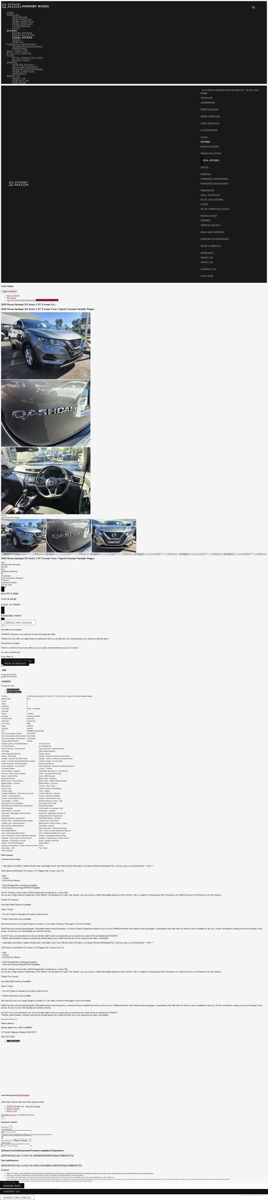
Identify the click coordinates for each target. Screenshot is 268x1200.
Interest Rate (6, 1143)
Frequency (5, 1127)
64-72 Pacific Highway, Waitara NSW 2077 (223, 90)
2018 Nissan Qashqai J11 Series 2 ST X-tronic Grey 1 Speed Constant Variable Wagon (47, 309)
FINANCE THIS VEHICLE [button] (17, 1197)
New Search (11, 298)
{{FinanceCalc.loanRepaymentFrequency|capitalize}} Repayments (26, 1134)
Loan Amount (6, 1129)
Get (13, 1041)
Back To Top (12, 1111)
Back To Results (13, 296)
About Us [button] (13, 76)
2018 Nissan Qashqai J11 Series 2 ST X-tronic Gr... (28, 304)
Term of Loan (6, 1140)
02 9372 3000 (252, 90)
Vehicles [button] (13, 15)
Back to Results (15, 663)
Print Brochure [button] (22, 1095)
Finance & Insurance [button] (22, 44)
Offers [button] (12, 30)
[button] (134, 1170)
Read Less (14, 1019)
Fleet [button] (11, 55)
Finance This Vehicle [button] (18, 622)
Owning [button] (12, 62)
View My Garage (32, 300)
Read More (5, 1019)
